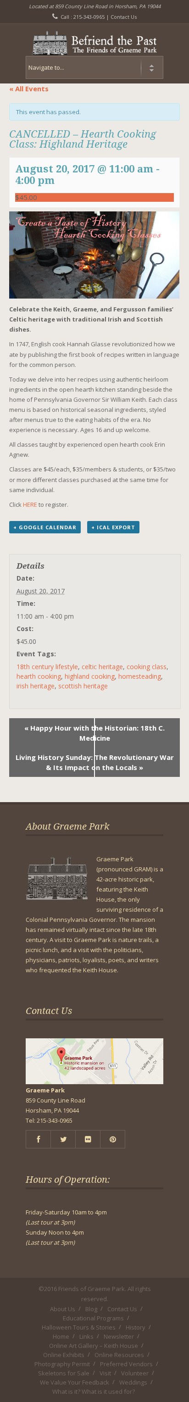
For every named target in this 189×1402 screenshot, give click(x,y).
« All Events (29, 88)
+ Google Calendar (45, 527)
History (135, 1327)
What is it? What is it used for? (93, 1391)
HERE (31, 504)
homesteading (139, 676)
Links (86, 1336)
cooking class (147, 666)
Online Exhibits (63, 1355)
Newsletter (119, 1336)
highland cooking (90, 676)
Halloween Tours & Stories (79, 1327)
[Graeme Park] (94, 40)
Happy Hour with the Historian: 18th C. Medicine (94, 733)
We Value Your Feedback (74, 1382)
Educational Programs (93, 1318)
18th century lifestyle (47, 666)
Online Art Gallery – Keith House (93, 1345)
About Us (62, 1309)
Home (61, 1336)
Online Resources (119, 1355)
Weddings (133, 1382)
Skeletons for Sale (63, 1373)
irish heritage (36, 686)
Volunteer (135, 1373)
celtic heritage (102, 666)
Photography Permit (62, 1364)
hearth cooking (39, 676)
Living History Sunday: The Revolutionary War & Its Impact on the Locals (95, 762)
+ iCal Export (113, 527)
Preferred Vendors (126, 1364)
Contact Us (124, 16)
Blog (91, 1309)
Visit (105, 1373)
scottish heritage (83, 686)
